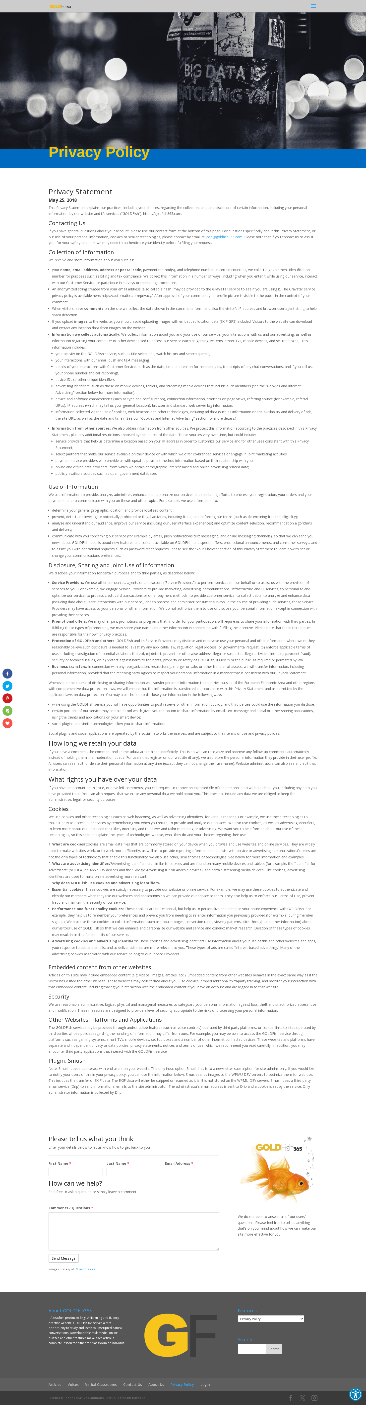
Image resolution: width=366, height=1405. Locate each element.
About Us (156, 1384)
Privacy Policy (182, 1384)
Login (205, 1384)
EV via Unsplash (86, 1269)
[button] (355, 1394)
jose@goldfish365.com (224, 237)
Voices (73, 1384)
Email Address (179, 1163)
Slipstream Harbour (129, 1398)
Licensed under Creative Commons (76, 1398)
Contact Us (132, 1384)
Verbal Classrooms (101, 1384)
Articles (55, 1384)
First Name (60, 1163)
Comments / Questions (71, 1207)
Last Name (118, 1163)
